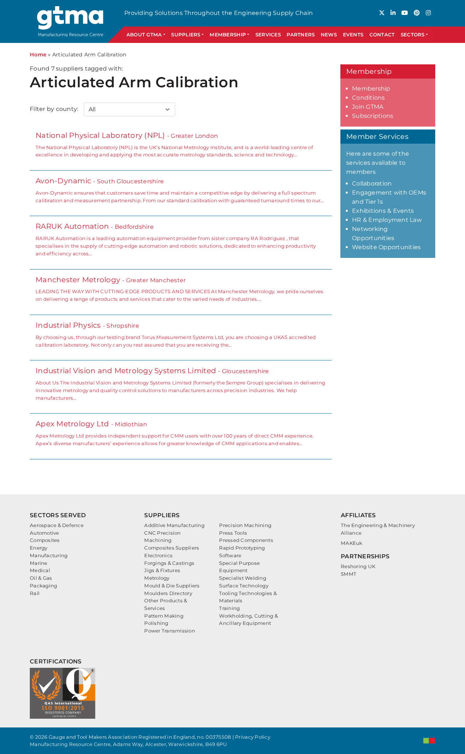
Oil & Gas (41, 578)
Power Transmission (169, 631)
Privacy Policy (252, 737)
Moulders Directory (168, 593)
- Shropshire (176, 334)
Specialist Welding (242, 578)
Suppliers (185, 34)
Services (268, 34)
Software (230, 555)
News (329, 34)
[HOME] (71, 21)
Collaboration (372, 183)
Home (38, 54)
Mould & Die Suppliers (171, 586)
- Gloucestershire (180, 383)
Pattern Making (163, 616)
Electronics (158, 555)
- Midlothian (175, 432)
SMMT (348, 574)
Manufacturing (49, 555)
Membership (228, 34)
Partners (301, 34)
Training (229, 608)
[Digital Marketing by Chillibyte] (429, 740)
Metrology (156, 578)
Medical (40, 570)
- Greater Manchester (179, 288)
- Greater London (174, 144)
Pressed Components (246, 540)
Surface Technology (243, 586)
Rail (35, 593)
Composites (45, 540)
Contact (382, 34)
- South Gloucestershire (180, 189)
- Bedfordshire (176, 239)
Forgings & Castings (169, 563)
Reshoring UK (358, 566)
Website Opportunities (386, 247)
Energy (39, 548)
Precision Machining (245, 525)
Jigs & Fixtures (162, 570)
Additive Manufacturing (174, 525)
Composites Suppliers (171, 548)
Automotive (44, 533)
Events (353, 34)
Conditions (368, 97)
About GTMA (144, 34)
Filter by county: (54, 108)
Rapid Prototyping (242, 548)
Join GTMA (367, 106)
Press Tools (233, 533)
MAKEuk (352, 543)
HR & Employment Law (387, 219)
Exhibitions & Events (383, 210)
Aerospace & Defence (57, 525)
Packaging (43, 586)
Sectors (413, 34)
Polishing (156, 623)
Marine (39, 563)
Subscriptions (372, 115)
